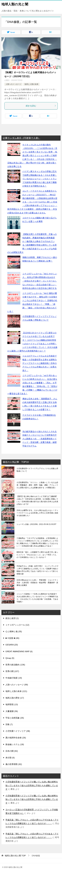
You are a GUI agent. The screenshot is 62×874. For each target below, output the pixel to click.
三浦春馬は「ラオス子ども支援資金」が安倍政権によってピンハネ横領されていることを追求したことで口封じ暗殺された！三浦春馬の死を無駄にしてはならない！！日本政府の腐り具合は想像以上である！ (37, 542)
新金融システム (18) (14, 744)
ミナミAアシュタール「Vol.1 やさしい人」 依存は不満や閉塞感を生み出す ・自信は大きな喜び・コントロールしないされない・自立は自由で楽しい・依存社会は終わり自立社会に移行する (39, 281)
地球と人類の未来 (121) (16, 691)
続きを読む (31, 106)
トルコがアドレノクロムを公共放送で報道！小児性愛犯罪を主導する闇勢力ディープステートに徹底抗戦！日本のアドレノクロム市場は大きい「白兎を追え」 (39, 363)
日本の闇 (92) (11, 751)
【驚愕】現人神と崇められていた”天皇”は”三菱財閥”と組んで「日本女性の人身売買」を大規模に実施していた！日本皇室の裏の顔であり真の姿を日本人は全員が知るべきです (37, 500)
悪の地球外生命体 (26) (15, 737)
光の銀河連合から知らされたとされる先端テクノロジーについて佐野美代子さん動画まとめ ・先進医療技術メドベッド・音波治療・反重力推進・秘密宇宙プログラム (39, 438)
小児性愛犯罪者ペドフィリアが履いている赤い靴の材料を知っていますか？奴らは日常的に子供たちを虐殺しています (31, 785)
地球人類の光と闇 (14, 4)
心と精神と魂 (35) (13, 631)
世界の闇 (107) (12, 671)
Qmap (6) (9, 658)
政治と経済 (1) (12, 618)
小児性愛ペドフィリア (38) (17, 731)
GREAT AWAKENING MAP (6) (19, 651)
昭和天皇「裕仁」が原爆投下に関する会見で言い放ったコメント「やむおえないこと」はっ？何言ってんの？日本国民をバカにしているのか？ (37, 554)
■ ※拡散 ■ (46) (12, 638)
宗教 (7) (9, 724)
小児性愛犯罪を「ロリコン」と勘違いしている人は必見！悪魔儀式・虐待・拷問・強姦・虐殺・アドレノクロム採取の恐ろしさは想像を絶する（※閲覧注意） (37, 485)
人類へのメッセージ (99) (16, 684)
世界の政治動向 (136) (15, 665)
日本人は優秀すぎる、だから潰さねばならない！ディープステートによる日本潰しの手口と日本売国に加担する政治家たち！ (37, 513)
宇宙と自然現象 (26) (14, 718)
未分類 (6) (10, 757)
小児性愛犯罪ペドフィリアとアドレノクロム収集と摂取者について (37, 470)
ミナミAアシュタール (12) (17, 625)
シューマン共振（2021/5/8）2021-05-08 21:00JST (36, 524)
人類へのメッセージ (13, 84)
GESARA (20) (11, 645)
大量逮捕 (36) (11, 711)
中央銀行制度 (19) (13, 678)
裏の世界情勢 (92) (13, 764)
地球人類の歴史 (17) (14, 698)
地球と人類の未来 (31, 84)
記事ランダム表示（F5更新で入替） (21, 138)
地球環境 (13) (11, 704)
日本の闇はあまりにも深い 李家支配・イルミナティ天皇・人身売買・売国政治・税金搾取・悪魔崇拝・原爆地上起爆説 (37, 582)
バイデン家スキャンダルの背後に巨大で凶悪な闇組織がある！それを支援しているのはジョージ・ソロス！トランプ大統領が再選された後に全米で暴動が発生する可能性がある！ (39, 178)
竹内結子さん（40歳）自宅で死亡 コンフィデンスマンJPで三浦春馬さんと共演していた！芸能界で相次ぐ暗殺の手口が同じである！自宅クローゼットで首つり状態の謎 (37, 570)
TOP (15, 855)
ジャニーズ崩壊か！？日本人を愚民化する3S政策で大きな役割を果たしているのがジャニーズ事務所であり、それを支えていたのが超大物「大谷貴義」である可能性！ (37, 598)
